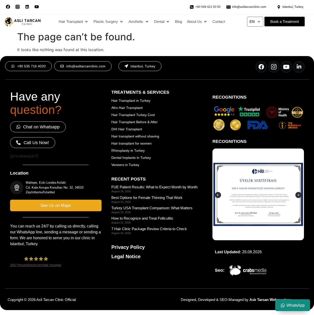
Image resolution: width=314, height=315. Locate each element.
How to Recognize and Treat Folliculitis (142, 218)
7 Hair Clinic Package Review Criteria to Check (149, 229)
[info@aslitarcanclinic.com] (228, 7)
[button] (73, 22)
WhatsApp (296, 305)
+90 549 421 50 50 (208, 7)
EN (252, 21)
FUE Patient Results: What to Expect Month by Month (154, 187)
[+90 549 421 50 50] (192, 7)
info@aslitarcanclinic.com (249, 7)
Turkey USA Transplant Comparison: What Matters (152, 208)
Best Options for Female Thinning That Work (147, 197)
